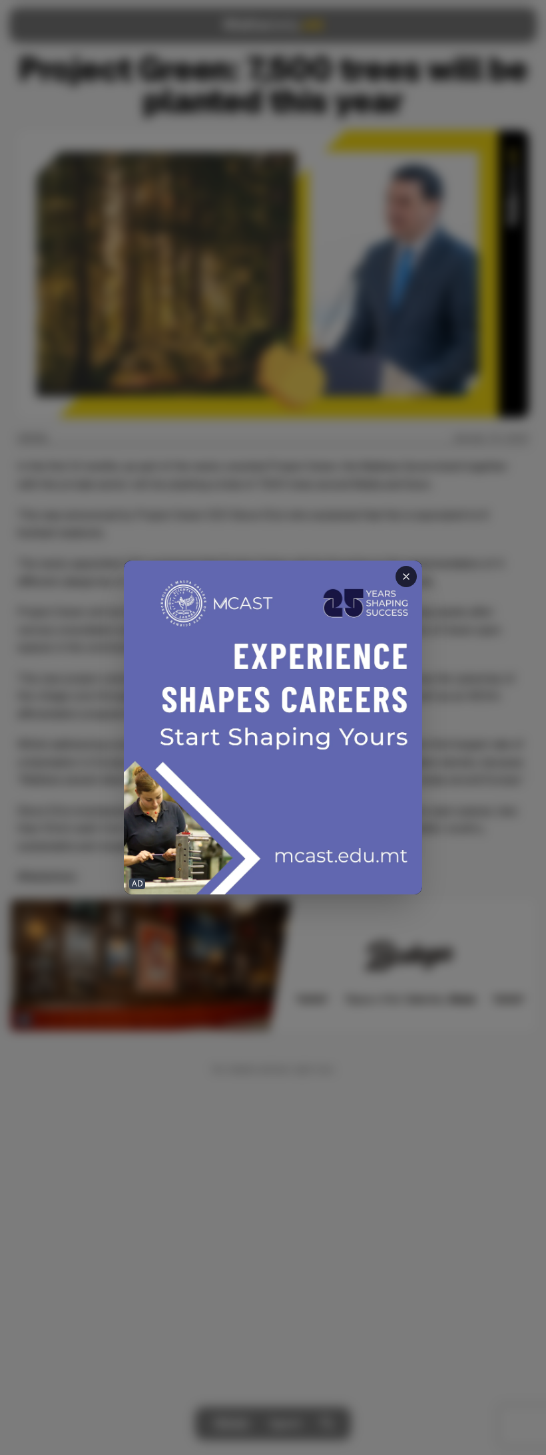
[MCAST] (273, 728)
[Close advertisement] (406, 576)
